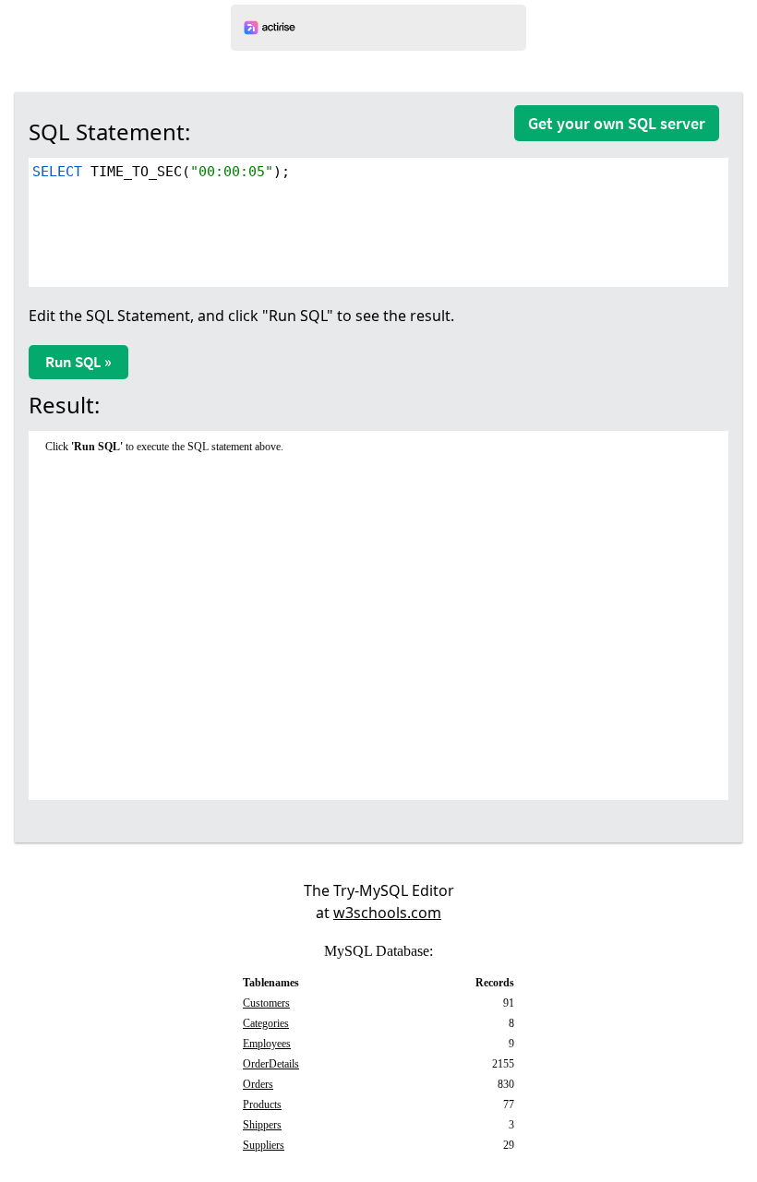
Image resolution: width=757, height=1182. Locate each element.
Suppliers (263, 1145)
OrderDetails (271, 1063)
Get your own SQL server (616, 123)
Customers (266, 1003)
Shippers (262, 1124)
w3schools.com (387, 912)
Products (262, 1104)
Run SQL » (78, 362)
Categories (266, 1023)
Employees (267, 1043)
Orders (258, 1084)
